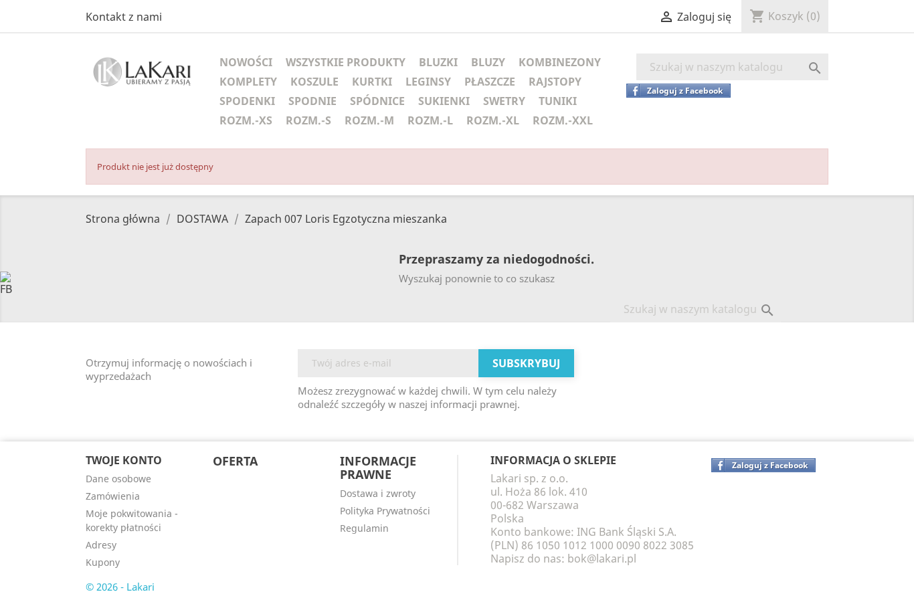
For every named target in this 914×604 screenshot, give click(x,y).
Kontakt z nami (124, 16)
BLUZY (488, 62)
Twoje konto (124, 460)
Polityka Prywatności (385, 510)
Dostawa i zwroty (378, 493)
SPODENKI (247, 101)
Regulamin (364, 528)
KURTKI (372, 81)
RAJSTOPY (555, 81)
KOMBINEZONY (560, 62)
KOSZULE (314, 81)
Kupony (103, 562)
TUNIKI (558, 101)
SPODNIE (312, 101)
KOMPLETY (248, 81)
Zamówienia (113, 496)
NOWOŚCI (245, 62)
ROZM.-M (369, 120)
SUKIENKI (444, 101)
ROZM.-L (430, 120)
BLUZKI (438, 62)
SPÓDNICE (377, 101)
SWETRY (504, 101)
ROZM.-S (308, 120)
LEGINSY (428, 81)
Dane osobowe (118, 478)
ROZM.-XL (492, 120)
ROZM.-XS (245, 120)
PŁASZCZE (489, 81)
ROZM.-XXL (563, 120)
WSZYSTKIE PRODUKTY (345, 62)
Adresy (101, 544)
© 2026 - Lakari (120, 586)
